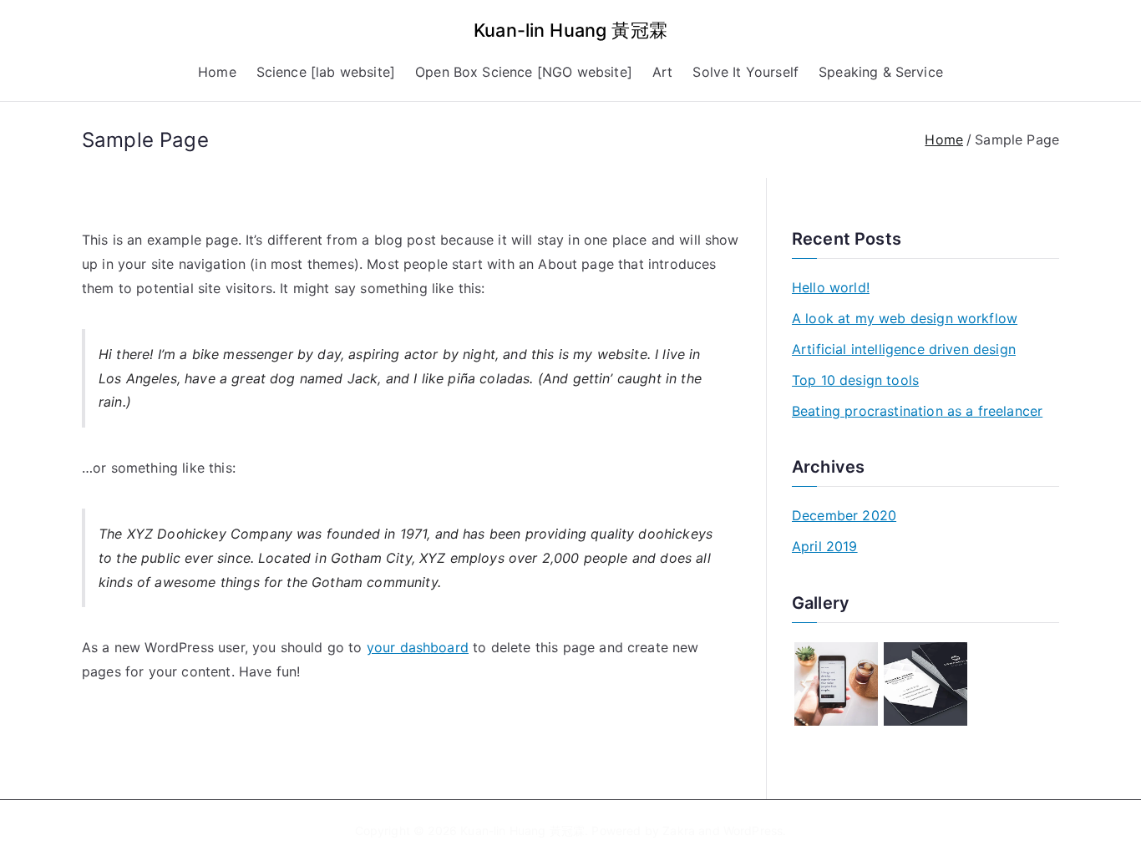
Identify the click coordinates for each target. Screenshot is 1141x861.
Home (217, 71)
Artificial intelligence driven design (904, 349)
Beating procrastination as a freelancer (917, 411)
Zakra (678, 830)
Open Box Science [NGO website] (523, 71)
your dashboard (418, 647)
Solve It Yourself (745, 71)
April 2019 (825, 546)
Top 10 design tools (855, 380)
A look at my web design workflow (904, 318)
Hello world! (831, 287)
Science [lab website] (325, 71)
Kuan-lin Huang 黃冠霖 (570, 30)
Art (662, 71)
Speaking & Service (881, 71)
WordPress (753, 830)
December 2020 (844, 515)
